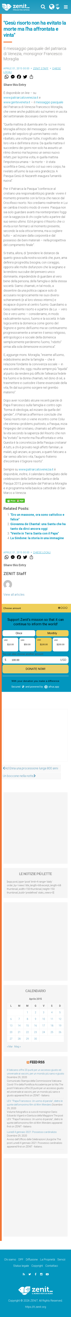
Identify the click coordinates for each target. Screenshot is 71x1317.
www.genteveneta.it (16, 102)
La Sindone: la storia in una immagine (37, 538)
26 (60, 1032)
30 (35, 1038)
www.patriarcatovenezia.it (20, 97)
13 (11, 1025)
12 (60, 1019)
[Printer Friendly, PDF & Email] (15, 501)
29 (27, 1038)
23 (35, 1032)
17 (43, 1025)
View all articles (13, 594)
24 (43, 1032)
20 (11, 1032)
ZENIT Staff (41, 68)
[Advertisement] (35, 738)
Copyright (37, 1265)
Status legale (21, 1265)
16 (35, 1025)
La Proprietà (47, 1259)
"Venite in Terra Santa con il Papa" (34, 533)
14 (19, 1025)
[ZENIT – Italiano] (20, 7)
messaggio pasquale (49, 102)
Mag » (17, 1046)
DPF (20, 1259)
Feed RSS (37, 1062)
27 (11, 1038)
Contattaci (51, 1265)
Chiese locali (42, 552)
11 (51, 1019)
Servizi (61, 1259)
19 (60, 1025)
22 (27, 1032)
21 (19, 1032)
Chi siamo (10, 1259)
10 (43, 1019)
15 (27, 1025)
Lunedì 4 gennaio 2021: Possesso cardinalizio (32, 1132)
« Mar (10, 1046)
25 (51, 1032)
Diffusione (32, 1259)
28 (19, 1038)
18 (51, 1025)
